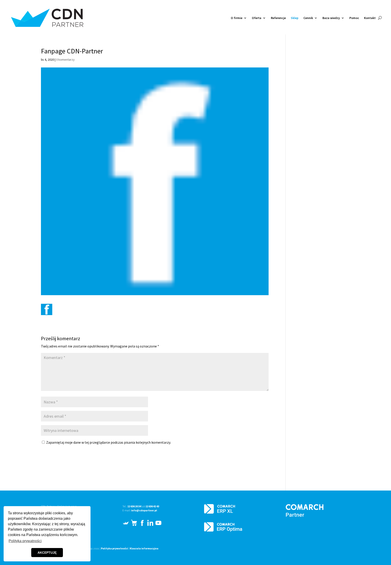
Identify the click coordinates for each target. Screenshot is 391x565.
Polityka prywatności (114, 548)
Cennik (308, 18)
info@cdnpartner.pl (144, 510)
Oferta (256, 18)
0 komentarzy (65, 59)
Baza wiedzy (331, 18)
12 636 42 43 (152, 506)
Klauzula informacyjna (144, 548)
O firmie (236, 18)
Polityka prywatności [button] (25, 541)
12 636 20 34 (134, 506)
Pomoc (354, 18)
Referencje (278, 18)
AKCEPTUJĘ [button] (47, 552)
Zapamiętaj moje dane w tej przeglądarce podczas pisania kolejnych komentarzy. (108, 442)
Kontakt (370, 18)
